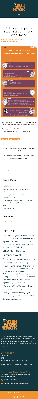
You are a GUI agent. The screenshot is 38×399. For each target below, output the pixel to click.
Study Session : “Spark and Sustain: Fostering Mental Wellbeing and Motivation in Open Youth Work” (18, 203)
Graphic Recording (16, 263)
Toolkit (25, 286)
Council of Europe (24, 242)
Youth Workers (14, 139)
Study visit (21, 283)
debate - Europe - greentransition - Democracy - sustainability (19, 244)
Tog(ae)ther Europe (13, 286)
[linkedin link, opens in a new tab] (17, 396)
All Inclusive (8, 239)
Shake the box (16, 279)
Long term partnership (20, 266)
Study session (14, 283)
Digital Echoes (7, 186)
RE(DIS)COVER (31, 276)
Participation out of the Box (18, 271)
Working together (25, 293)
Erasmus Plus (11, 250)
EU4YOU (22, 251)
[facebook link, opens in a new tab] (20, 396)
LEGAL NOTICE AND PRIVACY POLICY (14, 360)
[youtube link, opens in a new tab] (23, 396)
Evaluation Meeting (22, 260)
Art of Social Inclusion (21, 239)
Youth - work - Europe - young (9, 296)
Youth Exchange (22, 296)
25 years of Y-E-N (20, 235)
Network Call (24, 269)
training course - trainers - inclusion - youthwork (20, 289)
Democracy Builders (8, 247)
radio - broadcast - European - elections (18, 276)
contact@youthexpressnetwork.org (16, 383)
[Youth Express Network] (19, 7)
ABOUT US (5, 355)
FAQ (2, 358)
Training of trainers (10, 293)
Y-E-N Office (7, 39)
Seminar (4, 139)
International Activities (9, 41)
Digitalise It (18, 247)
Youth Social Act (8, 208)
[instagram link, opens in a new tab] (14, 396)
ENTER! (25, 247)
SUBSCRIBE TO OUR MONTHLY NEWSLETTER (16, 364)
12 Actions (7, 235)
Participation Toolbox (11, 274)
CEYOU (16, 242)
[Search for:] (16, 171)
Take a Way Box (28, 283)
